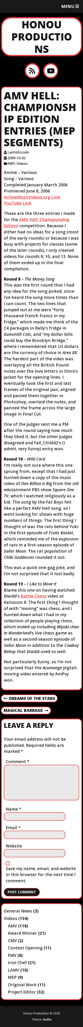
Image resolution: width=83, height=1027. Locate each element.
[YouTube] (50, 70)
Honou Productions (41, 36)
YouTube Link (17, 203)
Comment (17, 761)
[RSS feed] (32, 70)
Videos (22, 163)
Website (14, 846)
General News (18, 911)
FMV (12, 955)
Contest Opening (25, 948)
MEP (11, 163)
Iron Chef (17, 962)
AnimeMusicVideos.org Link (32, 197)
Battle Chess (33, 596)
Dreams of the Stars (29, 698)
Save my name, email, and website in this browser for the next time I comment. (41, 875)
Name (13, 809)
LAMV (13, 970)
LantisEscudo (18, 152)
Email (13, 827)
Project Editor (22, 992)
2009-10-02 (17, 158)
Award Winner (22, 933)
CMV (12, 940)
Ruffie (47, 1019)
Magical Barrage (23, 710)
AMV (12, 926)
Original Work (22, 985)
